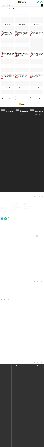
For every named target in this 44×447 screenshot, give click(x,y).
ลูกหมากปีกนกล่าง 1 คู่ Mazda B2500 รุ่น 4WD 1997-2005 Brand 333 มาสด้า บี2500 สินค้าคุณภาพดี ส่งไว (21, 97)
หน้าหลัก (8, 8)
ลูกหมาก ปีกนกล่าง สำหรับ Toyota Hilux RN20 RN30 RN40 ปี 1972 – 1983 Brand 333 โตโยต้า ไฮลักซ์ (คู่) (21, 75)
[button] (1, 2)
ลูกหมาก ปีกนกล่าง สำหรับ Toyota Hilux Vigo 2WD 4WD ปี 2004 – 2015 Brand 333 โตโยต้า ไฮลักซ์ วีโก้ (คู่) (36, 75)
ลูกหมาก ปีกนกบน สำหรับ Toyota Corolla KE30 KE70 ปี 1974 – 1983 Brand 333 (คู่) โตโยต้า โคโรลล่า (7, 33)
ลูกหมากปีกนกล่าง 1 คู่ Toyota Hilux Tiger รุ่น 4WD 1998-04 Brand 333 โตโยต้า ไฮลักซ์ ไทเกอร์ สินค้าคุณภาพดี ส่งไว (36, 97)
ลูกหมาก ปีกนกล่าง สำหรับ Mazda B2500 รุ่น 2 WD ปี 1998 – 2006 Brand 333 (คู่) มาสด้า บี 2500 (21, 54)
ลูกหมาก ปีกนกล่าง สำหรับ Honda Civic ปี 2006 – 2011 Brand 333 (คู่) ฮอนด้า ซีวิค (7, 54)
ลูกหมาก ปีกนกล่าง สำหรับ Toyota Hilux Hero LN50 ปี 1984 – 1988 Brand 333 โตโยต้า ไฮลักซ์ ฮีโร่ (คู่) (36, 54)
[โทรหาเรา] (1, 211)
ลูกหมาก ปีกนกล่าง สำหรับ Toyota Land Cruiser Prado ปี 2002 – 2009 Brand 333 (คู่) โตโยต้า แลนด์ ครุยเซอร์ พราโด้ (7, 97)
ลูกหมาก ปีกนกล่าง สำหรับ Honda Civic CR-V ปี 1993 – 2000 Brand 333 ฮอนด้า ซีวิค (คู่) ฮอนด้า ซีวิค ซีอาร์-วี (22, 33)
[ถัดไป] (24, 104)
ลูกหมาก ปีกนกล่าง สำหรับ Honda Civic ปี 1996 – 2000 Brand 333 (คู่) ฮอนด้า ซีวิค (36, 33)
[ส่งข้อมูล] (42, 5)
